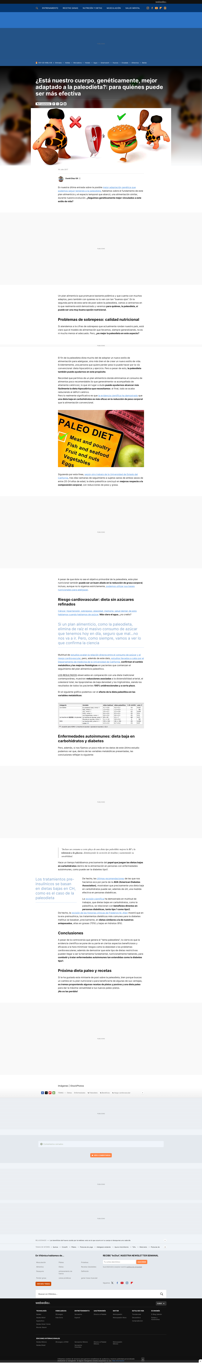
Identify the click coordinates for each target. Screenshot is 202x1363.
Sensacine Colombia (78, 1346)
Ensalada (125, 63)
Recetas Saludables (88, 1267)
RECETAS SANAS (70, 8)
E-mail (65, 103)
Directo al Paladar (100, 1314)
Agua (95, 63)
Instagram (147, 8)
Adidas (67, 63)
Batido (144, 63)
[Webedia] (160, 1)
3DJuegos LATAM (61, 1342)
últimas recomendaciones (110, 878)
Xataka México (41, 1342)
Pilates (74, 1247)
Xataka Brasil (40, 1345)
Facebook (152, 8)
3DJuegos (59, 1314)
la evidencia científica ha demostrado (118, 395)
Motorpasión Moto (119, 1317)
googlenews (165, 8)
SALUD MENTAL (132, 8)
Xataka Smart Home (43, 1324)
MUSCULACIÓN (114, 8)
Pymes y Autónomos (155, 1318)
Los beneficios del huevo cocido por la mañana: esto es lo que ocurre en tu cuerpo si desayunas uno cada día (90, 1240)
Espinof (77, 1317)
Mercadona (77, 63)
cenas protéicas (65, 1278)
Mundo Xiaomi (41, 1327)
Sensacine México (81, 1342)
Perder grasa (41, 1278)
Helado (87, 63)
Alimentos (135, 63)
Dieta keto (144, 1247)
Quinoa (55, 1247)
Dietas (69, 1093)
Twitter (57, 103)
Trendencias (136, 1314)
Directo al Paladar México (100, 1343)
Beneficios (106, 1093)
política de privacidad (134, 1267)
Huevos (115, 63)
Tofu (134, 1247)
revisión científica (94, 899)
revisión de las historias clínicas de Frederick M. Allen (100, 913)
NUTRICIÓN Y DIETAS (92, 8)
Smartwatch (105, 63)
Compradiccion (137, 1321)
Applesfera (40, 1321)
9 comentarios (44, 104)
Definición (85, 1271)
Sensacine (78, 1314)
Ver (102, 1155)
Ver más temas (43, 1284)
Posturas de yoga (86, 1247)
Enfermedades (80, 1093)
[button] (73, 178)
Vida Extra (59, 1317)
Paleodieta (93, 1093)
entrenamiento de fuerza (65, 1272)
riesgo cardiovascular (122, 1093)
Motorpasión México (117, 1343)
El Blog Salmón (156, 1314)
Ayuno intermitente (122, 1247)
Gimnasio (58, 63)
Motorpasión (117, 1314)
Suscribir (142, 1262)
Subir (159, 1303)
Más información (118, 1361)
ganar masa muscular (89, 1278)
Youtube (156, 8)
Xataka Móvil (40, 1317)
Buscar (162, 1294)
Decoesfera (136, 1317)
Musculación (41, 1262)
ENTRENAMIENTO (50, 8)
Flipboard (160, 8)
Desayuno (40, 1271)
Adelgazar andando (104, 1247)
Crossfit (65, 1247)
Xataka (38, 1314)
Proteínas (84, 1262)
